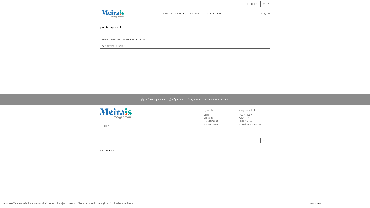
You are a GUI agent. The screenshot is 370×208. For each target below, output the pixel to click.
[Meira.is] (112, 14)
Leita (206, 115)
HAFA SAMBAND (214, 14)
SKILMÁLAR (196, 14)
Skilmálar (208, 118)
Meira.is (110, 150)
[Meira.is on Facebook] (247, 4)
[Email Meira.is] (255, 4)
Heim (165, 14)
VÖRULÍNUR (177, 14)
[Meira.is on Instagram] (251, 4)
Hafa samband (211, 121)
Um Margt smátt (212, 124)
